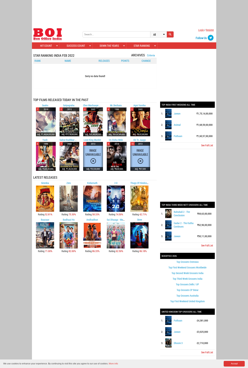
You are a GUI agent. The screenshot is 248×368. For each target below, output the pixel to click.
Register (210, 30)
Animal (177, 124)
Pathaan (178, 136)
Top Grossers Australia (187, 295)
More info (113, 363)
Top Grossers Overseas (187, 262)
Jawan (177, 113)
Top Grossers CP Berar (187, 290)
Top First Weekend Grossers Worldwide (187, 267)
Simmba (45, 183)
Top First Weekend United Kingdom (187, 301)
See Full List (207, 145)
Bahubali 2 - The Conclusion (182, 213)
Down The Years (109, 45)
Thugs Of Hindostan (140, 183)
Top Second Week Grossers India (188, 273)
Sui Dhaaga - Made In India (120, 219)
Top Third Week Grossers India (187, 278)
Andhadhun (92, 219)
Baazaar (45, 219)
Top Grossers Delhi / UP (187, 284)
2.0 (115, 183)
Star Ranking (142, 45)
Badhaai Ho (69, 219)
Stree (139, 219)
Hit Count (46, 45)
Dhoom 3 (178, 343)
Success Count (76, 45)
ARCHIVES (138, 55)
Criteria (151, 55)
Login (201, 30)
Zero (68, 183)
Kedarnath (92, 183)
